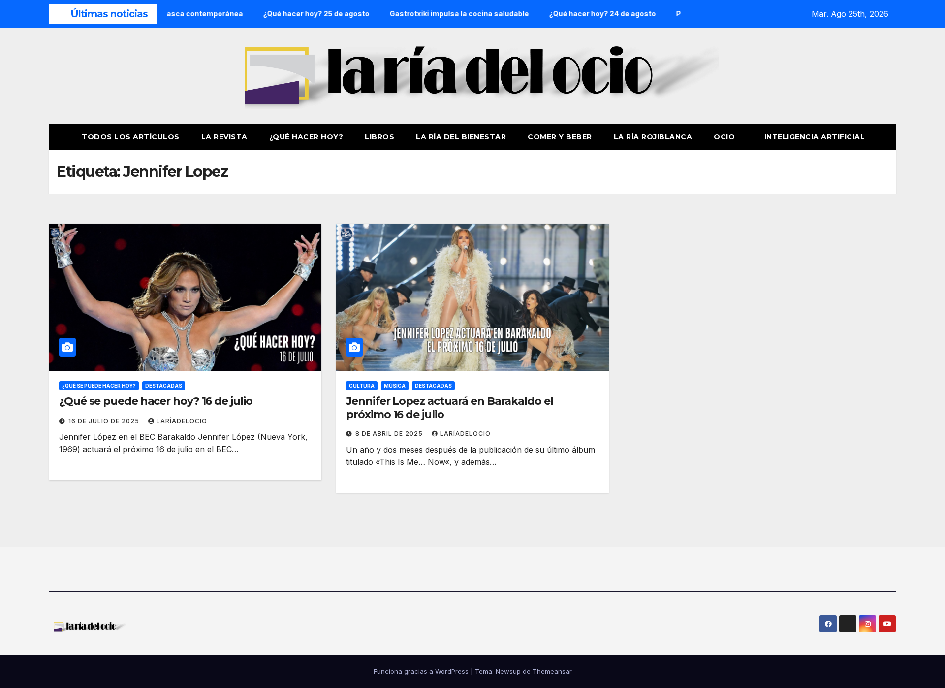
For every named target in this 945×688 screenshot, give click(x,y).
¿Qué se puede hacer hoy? (99, 386)
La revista (224, 136)
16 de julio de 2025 (104, 421)
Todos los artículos (131, 136)
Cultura (362, 386)
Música (395, 386)
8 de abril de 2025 (390, 433)
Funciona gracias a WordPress (422, 671)
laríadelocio (182, 421)
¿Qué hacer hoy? (306, 136)
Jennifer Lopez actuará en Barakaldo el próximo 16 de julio (449, 407)
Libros (379, 136)
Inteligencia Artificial (814, 136)
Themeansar (552, 671)
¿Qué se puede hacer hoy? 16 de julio (155, 401)
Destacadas (163, 386)
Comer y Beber (560, 136)
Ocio (725, 136)
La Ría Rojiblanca (653, 136)
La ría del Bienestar (461, 136)
